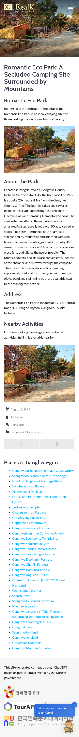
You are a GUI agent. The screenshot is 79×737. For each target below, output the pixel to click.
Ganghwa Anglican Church (30, 575)
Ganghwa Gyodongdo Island (31, 622)
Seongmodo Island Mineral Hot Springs (39, 476)
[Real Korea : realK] (19, 7)
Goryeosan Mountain (27, 643)
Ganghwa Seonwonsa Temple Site (35, 538)
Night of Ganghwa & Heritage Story (37, 481)
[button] (68, 726)
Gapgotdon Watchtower (29, 523)
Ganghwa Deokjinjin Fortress (32, 559)
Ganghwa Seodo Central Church (34, 549)
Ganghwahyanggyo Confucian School (38, 533)
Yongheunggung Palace (28, 486)
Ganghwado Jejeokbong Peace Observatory (43, 470)
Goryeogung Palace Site (28, 517)
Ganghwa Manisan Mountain (32, 648)
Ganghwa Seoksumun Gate (30, 544)
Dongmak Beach (23, 627)
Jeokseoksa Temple (26, 507)
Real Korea (17, 417)
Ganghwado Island (25, 637)
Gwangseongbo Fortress (29, 512)
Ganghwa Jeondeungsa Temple (33, 554)
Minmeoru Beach (24, 606)
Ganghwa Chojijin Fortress (30, 564)
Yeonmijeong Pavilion (27, 491)
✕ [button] (74, 704)
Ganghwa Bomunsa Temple (31, 570)
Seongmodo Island (25, 632)
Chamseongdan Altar (26, 590)
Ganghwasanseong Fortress (31, 528)
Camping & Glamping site (26, 432)
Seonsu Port (20, 596)
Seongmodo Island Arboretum (33, 601)
